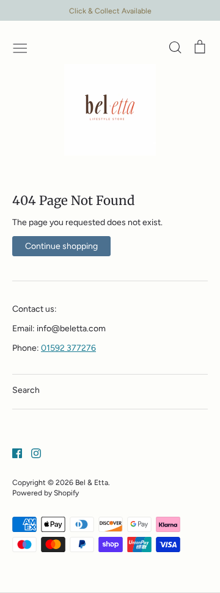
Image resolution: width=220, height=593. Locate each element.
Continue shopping (61, 246)
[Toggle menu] (20, 47)
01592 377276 (68, 348)
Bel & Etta (91, 482)
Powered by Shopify (45, 492)
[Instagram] (31, 452)
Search (26, 390)
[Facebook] (12, 452)
